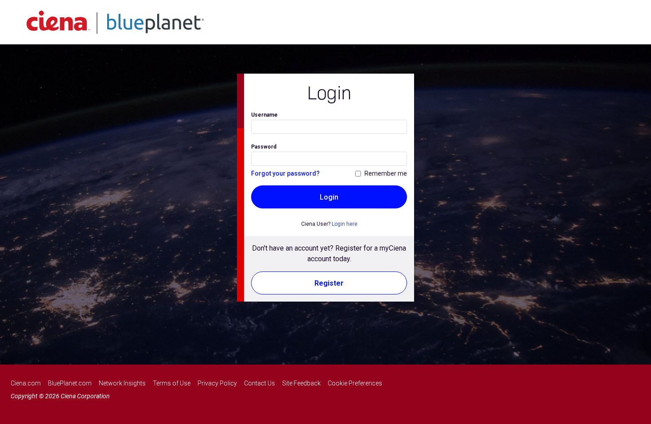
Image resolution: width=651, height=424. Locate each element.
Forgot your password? (285, 173)
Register (329, 283)
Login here (344, 224)
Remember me (385, 173)
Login (329, 197)
